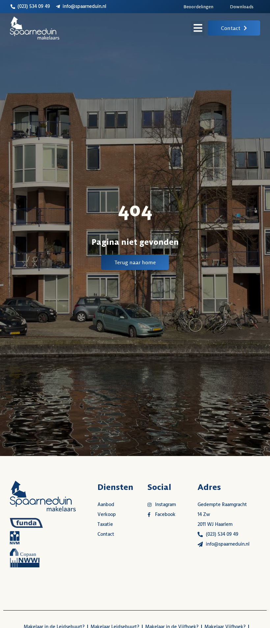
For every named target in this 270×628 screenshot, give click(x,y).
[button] (197, 28)
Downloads (242, 7)
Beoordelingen (198, 7)
